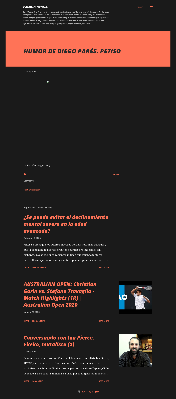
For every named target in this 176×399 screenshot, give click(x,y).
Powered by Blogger (89, 392)
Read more (104, 267)
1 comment (37, 381)
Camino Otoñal (36, 7)
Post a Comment (32, 189)
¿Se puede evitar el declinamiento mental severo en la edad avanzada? (66, 224)
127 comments (39, 267)
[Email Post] (25, 174)
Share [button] (116, 174)
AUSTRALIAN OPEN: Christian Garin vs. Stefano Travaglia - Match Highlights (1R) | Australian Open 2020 (60, 294)
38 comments (38, 321)
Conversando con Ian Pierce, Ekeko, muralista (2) (59, 341)
